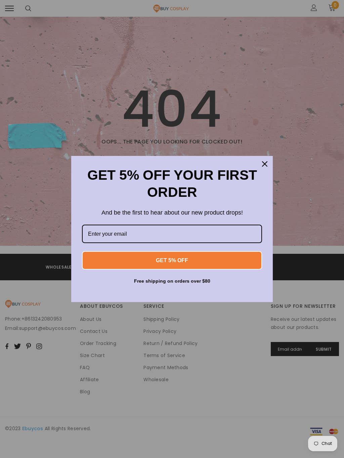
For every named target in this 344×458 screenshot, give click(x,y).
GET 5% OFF (172, 260)
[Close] (265, 164)
